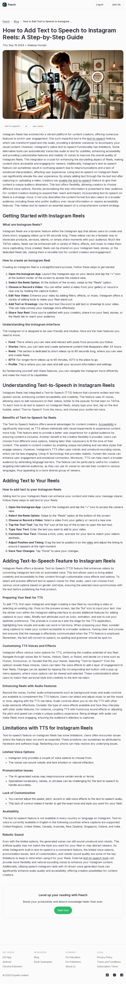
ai (26, 126)
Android (7, 961)
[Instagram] (114, 975)
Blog (16, 21)
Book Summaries (43, 961)
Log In (99, 4)
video (90, 542)
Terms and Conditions (109, 961)
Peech (12, 4)
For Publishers (73, 961)
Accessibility (106, 424)
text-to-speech (12, 126)
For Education (73, 957)
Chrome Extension (12, 966)
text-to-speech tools (96, 858)
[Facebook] (121, 975)
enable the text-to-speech (75, 180)
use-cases (38, 126)
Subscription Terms (107, 966)
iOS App (7, 957)
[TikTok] (107, 975)
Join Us (116, 4)
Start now (63, 910)
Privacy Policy (104, 957)
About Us (70, 966)
